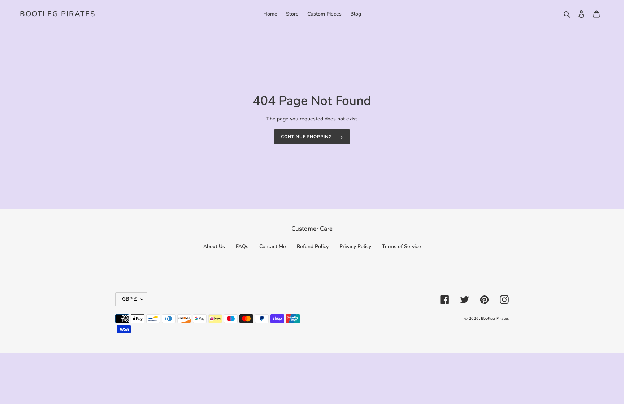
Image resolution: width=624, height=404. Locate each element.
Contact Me (272, 246)
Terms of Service (401, 246)
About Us (214, 246)
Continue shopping (306, 137)
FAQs (242, 246)
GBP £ (129, 298)
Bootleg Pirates (57, 14)
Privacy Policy (355, 246)
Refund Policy (313, 246)
